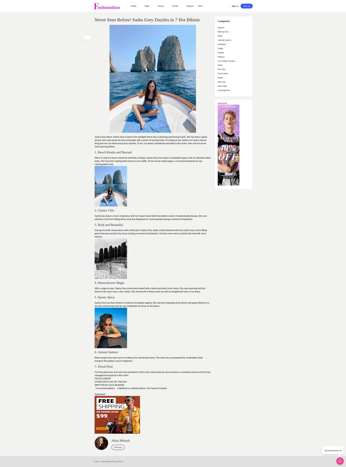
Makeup (221, 57)
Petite (220, 65)
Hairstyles (222, 44)
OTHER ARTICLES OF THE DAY (111, 382)
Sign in (235, 6)
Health (220, 48)
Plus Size (221, 69)
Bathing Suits (223, 32)
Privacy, (115, 461)
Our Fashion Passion (157, 388)
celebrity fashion (138, 388)
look (162, 358)
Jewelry (221, 53)
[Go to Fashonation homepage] (106, 6)
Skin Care (222, 82)
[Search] (225, 6)
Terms (120, 461)
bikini (154, 216)
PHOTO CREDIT (103, 378)
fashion (185, 140)
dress (121, 230)
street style (222, 86)
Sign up (246, 6)
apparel (221, 27)
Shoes (220, 78)
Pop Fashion (223, 73)
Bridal (220, 36)
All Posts (118, 447)
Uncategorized (224, 90)
